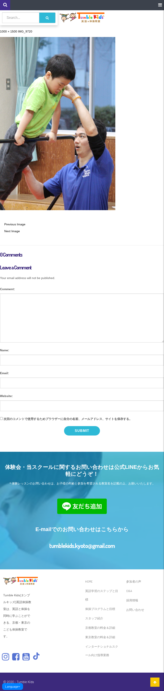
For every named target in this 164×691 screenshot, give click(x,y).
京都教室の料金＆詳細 (100, 627)
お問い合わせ (135, 609)
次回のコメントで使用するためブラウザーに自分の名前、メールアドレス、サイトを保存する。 (68, 419)
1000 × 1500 (8, 31)
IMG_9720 (25, 31)
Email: (4, 373)
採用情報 (132, 600)
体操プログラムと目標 (100, 609)
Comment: (7, 289)
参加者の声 (133, 581)
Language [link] (11, 686)
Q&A (129, 591)
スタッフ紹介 (94, 618)
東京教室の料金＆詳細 (100, 637)
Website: (6, 396)
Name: (4, 350)
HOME (89, 581)
